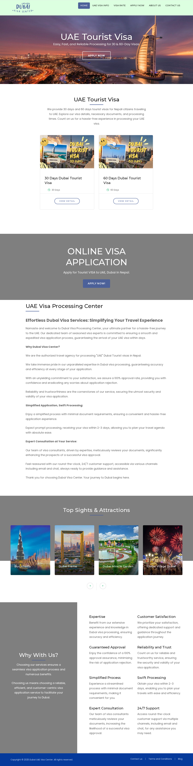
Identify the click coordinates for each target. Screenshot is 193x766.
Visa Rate (120, 5)
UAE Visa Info (100, 5)
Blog (180, 758)
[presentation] (103, 586)
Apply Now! (96, 283)
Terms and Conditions (160, 758)
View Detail (67, 201)
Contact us (172, 5)
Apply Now (137, 5)
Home (84, 5)
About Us (155, 5)
